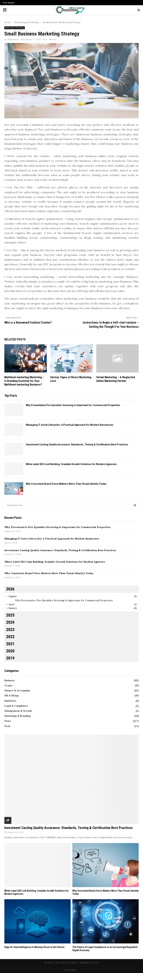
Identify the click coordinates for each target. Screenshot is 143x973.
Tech (7, 726)
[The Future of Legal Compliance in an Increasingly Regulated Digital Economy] (105, 921)
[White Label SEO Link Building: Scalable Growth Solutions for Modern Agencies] (13, 469)
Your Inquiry (9, 2)
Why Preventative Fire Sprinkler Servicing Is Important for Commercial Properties (73, 405)
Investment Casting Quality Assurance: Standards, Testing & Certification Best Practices (77, 444)
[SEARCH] (135, 505)
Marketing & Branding (14, 28)
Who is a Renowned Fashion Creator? (28, 322)
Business (9, 680)
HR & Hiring (11, 695)
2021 (10, 643)
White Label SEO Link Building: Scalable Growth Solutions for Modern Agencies (71, 464)
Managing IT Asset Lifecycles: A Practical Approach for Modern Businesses (69, 424)
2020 (10, 651)
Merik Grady (13, 39)
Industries (10, 700)
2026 (10, 589)
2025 (10, 615)
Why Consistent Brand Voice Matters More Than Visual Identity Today (66, 483)
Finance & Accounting (17, 690)
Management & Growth (18, 710)
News (7, 720)
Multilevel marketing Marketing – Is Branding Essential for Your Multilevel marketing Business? (24, 381)
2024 (10, 622)
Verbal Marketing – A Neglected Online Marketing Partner (115, 379)
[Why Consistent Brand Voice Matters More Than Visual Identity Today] (13, 488)
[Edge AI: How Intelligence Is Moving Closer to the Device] (37, 921)
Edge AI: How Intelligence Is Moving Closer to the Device (34, 947)
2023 (10, 629)
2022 (10, 636)
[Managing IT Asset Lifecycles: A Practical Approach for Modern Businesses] (13, 429)
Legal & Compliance (16, 705)
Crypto (8, 685)
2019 (10, 658)
